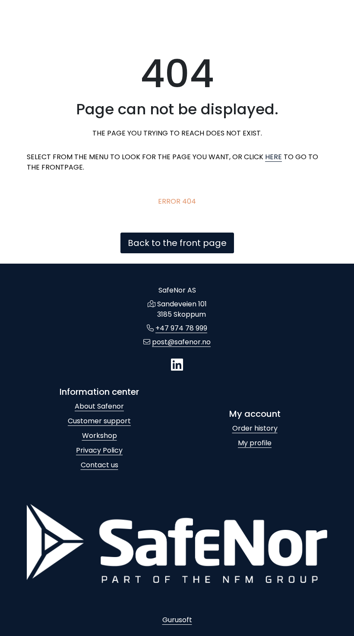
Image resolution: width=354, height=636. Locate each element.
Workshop (99, 436)
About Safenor (99, 406)
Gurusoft (177, 620)
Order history (255, 428)
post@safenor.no (181, 342)
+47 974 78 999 (181, 328)
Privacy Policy (99, 450)
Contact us (99, 465)
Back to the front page (177, 243)
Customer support (99, 421)
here (273, 157)
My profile (255, 443)
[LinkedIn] (177, 365)
